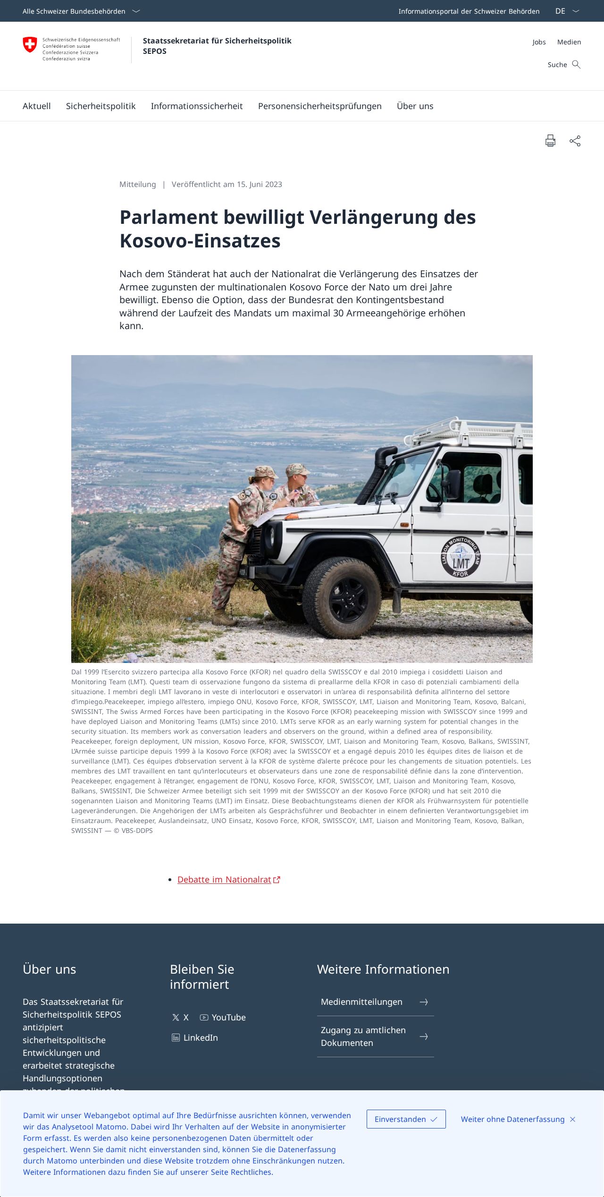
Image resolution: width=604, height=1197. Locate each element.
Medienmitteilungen (362, 1001)
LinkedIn (201, 1037)
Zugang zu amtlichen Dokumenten (363, 1036)
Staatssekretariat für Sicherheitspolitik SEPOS (218, 45)
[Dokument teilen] (574, 140)
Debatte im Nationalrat (224, 879)
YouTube (229, 1017)
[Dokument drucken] (550, 140)
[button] (37, 106)
